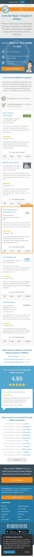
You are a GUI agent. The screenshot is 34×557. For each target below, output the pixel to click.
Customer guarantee (24, 519)
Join (22, 2)
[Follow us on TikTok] (25, 526)
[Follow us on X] (13, 526)
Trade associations (23, 506)
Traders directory (23, 511)
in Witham (17, 356)
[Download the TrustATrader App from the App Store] (23, 531)
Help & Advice (5, 511)
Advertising (4, 509)
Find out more (16, 106)
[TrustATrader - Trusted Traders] (5, 8)
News (3, 517)
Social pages (5, 519)
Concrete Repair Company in (17, 424)
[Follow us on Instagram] (17, 526)
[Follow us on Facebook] (8, 526)
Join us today (16, 480)
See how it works (17, 497)
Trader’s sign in (28, 5)
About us (4, 506)
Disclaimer (21, 514)
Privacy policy (22, 509)
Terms (19, 517)
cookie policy (7, 548)
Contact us (4, 514)
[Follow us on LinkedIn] (21, 526)
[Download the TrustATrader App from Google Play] (11, 531)
